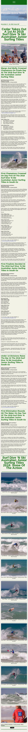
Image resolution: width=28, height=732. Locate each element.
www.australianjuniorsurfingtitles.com (8, 112)
